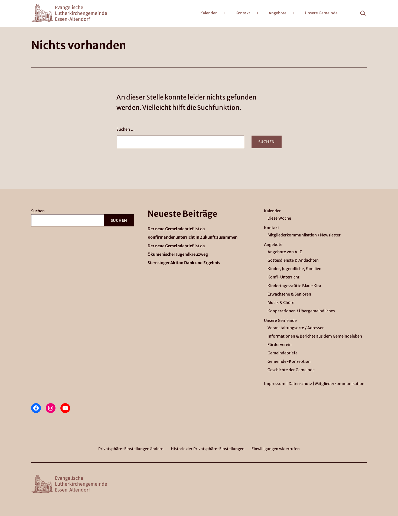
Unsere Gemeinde (321, 13)
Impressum (274, 383)
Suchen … (125, 129)
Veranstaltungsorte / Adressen (296, 327)
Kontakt (243, 13)
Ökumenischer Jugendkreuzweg (178, 254)
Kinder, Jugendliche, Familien (294, 268)
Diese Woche (279, 218)
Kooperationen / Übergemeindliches (301, 311)
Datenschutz (300, 383)
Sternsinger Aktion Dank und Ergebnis (184, 263)
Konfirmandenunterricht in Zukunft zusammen (192, 237)
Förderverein (279, 344)
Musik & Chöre (280, 302)
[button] (131, 449)
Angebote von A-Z (284, 251)
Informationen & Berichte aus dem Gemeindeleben (314, 336)
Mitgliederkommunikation (339, 383)
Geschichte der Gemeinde (291, 369)
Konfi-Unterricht (283, 277)
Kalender (208, 13)
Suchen (38, 211)
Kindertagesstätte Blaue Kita (294, 285)
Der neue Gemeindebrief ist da (176, 229)
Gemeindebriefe (282, 353)
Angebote (277, 13)
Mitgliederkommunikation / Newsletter (304, 235)
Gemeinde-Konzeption (289, 361)
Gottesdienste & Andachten (293, 260)
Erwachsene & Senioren (289, 294)
